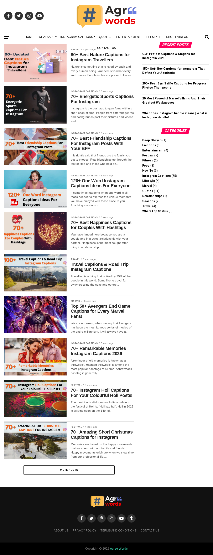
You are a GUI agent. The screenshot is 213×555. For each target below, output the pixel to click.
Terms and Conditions (118, 530)
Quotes (105, 36)
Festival (148, 155)
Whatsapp (46, 36)
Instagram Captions (76, 36)
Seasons (148, 201)
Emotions (149, 145)
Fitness (147, 160)
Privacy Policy (84, 530)
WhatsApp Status (155, 211)
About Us (61, 530)
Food (146, 165)
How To (147, 170)
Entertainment (128, 36)
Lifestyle (153, 36)
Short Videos (177, 36)
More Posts (69, 469)
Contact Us (106, 48)
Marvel (147, 186)
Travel (146, 206)
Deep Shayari (152, 140)
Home (29, 36)
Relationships (152, 196)
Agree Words (119, 548)
